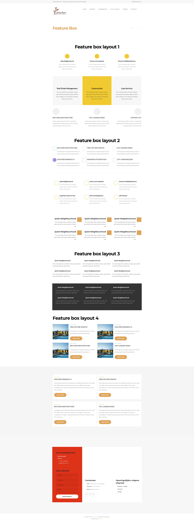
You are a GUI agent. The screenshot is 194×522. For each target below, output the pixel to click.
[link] (139, 9)
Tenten (125, 9)
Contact (134, 9)
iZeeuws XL (95, 517)
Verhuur (92, 9)
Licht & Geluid (114, 9)
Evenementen (102, 9)
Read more (76, 338)
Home (84, 9)
